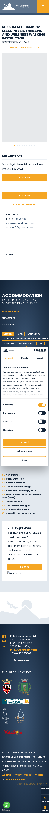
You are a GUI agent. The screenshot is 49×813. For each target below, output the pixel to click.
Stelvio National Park (15, 509)
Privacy (18, 774)
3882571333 (21, 218)
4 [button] (22, 145)
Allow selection (24, 451)
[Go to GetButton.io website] (6, 810)
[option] (24, 97)
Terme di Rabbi (12, 501)
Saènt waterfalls (13, 478)
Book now (24, 177)
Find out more (24, 567)
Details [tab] (24, 358)
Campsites (9, 343)
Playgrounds (11, 474)
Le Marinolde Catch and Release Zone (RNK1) (21, 496)
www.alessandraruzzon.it (20, 223)
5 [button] (24, 145)
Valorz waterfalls (13, 482)
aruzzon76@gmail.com (19, 227)
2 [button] (17, 145)
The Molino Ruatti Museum (18, 513)
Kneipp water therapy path (19, 490)
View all (8, 334)
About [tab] (40, 358)
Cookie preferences (15, 779)
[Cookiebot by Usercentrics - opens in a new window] (34, 350)
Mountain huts (27, 343)
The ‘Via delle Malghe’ (16, 505)
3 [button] (19, 145)
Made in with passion (31, 783)
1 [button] (14, 145)
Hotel (20, 334)
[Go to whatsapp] (6, 805)
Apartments (34, 334)
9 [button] (34, 145)
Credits (39, 774)
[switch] (42, 413)
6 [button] (26, 145)
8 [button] (31, 145)
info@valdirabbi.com (23, 649)
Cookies (28, 774)
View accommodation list (23, 47)
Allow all (24, 442)
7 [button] (29, 145)
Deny (24, 460)
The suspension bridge (16, 486)
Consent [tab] (9, 358)
